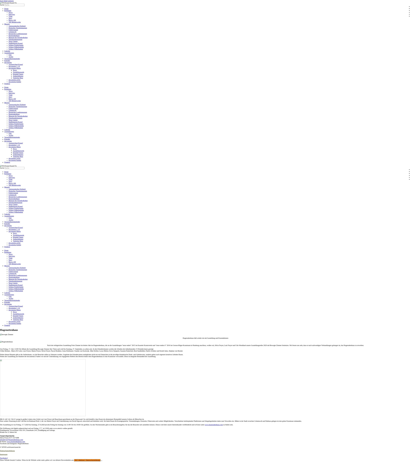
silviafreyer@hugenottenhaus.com (11, 440)
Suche (2, 5)
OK (76, 460)
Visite (10, 16)
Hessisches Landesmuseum (18, 34)
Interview (12, 14)
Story (10, 18)
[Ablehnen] (101, 460)
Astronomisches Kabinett (17, 26)
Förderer (7, 84)
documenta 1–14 (14, 66)
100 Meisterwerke (15, 22)
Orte (10, 55)
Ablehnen (81, 460)
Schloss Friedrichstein (16, 45)
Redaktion (7, 11)
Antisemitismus (18, 76)
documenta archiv (15, 80)
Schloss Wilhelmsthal (16, 49)
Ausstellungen (9, 53)
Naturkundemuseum (15, 39)
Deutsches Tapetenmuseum (18, 28)
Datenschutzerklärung (7, 451)
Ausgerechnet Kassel (16, 64)
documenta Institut (15, 82)
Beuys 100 (12, 20)
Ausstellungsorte (18, 72)
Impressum (3, 454)
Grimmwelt (12, 32)
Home (6, 9)
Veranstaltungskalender (12, 59)
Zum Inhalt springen (7, 1)
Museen (7, 24)
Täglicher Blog (18, 78)
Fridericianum (13, 30)
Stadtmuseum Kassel (16, 43)
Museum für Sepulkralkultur (18, 37)
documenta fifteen (15, 68)
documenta (8, 62)
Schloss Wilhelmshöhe (16, 47)
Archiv (11, 57)
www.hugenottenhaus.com (214, 425)
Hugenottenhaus (14, 36)
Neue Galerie (13, 41)
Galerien (7, 51)
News (11, 12)
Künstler (7, 61)
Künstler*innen (18, 74)
